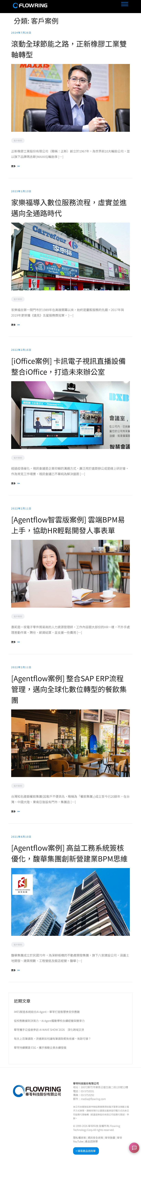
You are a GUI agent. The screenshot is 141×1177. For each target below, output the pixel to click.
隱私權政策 (79, 1137)
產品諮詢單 (91, 1141)
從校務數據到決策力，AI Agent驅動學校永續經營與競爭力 (49, 1021)
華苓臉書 (110, 1137)
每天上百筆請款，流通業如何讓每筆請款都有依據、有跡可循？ (52, 1038)
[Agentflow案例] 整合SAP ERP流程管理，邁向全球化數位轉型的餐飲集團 (69, 689)
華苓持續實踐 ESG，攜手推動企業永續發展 (40, 1047)
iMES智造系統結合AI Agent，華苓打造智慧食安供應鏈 (47, 1012)
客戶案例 (18, 140)
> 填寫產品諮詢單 (86, 1151)
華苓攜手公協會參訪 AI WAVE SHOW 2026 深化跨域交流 (49, 1030)
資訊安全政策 (95, 1137)
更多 (15, 166)
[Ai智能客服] (134, 1148)
